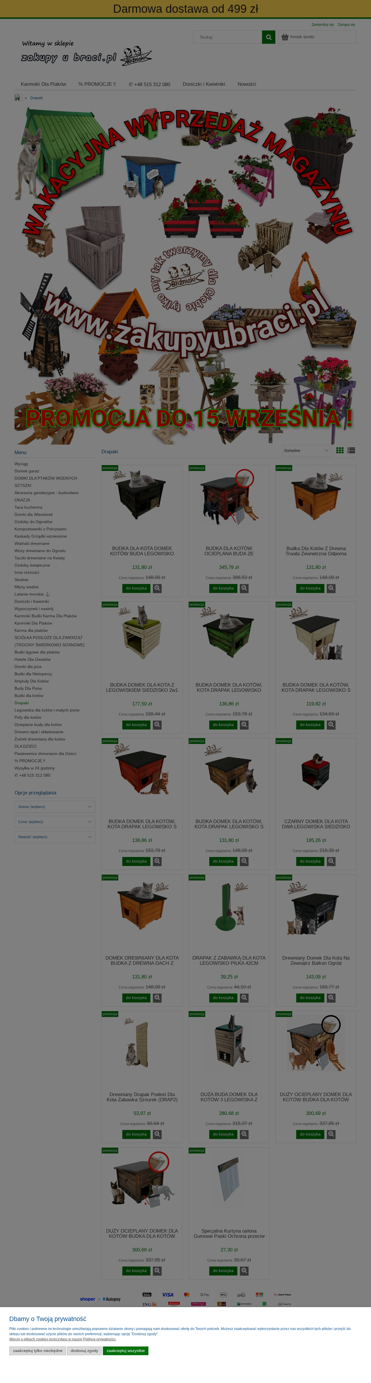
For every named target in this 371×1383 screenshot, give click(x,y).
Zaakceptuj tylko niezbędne (38, 1351)
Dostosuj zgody (84, 1351)
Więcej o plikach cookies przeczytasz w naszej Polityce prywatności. (62, 1339)
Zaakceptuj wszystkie (126, 1351)
